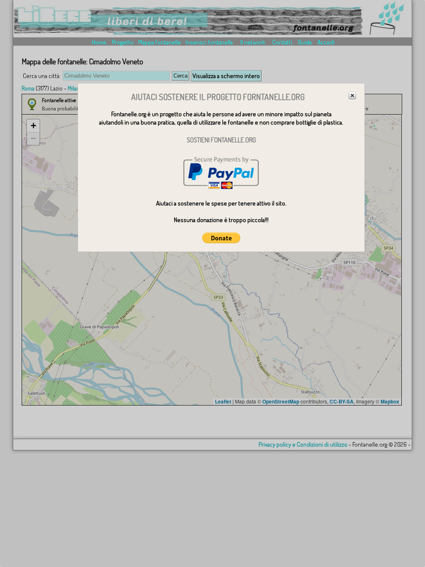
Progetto (123, 42)
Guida (305, 42)
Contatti (282, 42)
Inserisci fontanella (209, 42)
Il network (252, 42)
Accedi (326, 42)
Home (99, 42)
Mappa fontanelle (159, 42)
